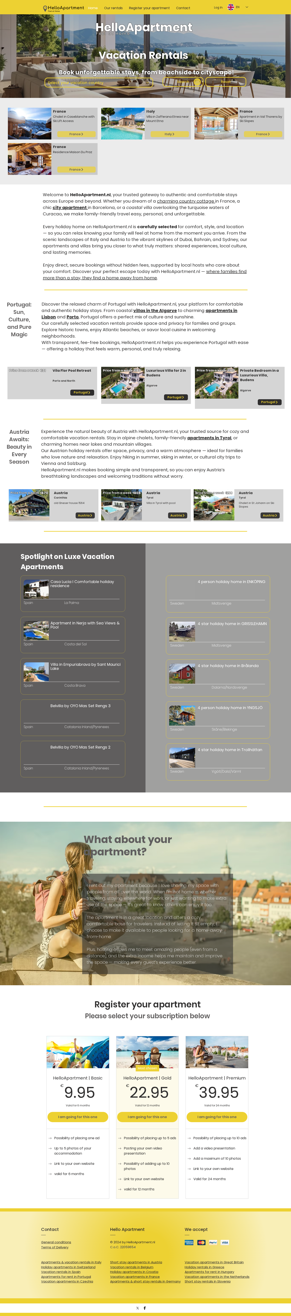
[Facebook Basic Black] (144, 1308)
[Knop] (44, 601)
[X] (137, 1308)
